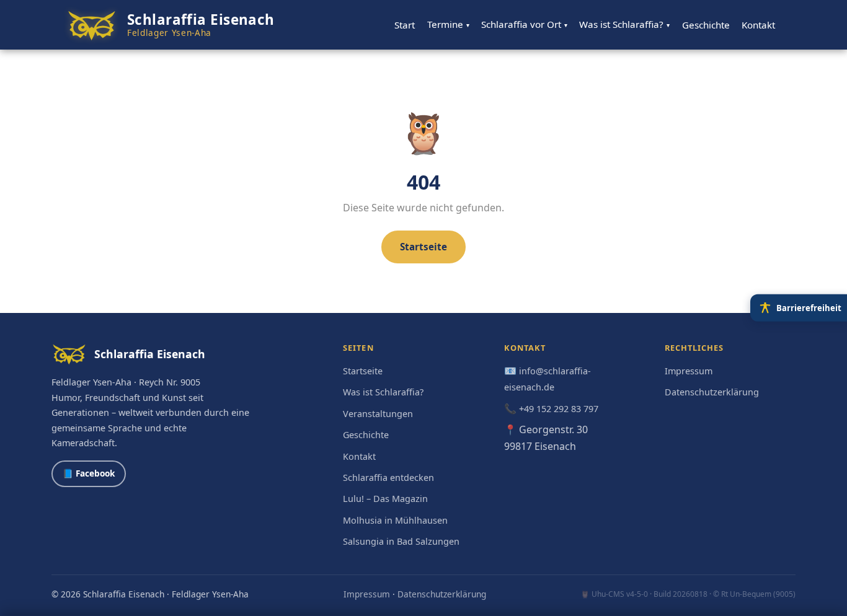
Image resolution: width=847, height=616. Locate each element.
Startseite (423, 246)
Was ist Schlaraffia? (624, 24)
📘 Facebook (89, 473)
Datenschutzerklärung (712, 392)
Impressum (688, 371)
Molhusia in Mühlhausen (395, 520)
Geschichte (706, 25)
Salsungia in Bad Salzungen (401, 541)
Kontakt (758, 25)
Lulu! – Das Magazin (385, 498)
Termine (448, 24)
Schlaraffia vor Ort (524, 24)
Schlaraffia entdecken (388, 477)
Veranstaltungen (378, 414)
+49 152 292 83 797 (558, 409)
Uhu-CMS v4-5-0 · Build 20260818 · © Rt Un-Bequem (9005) (694, 594)
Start (404, 25)
